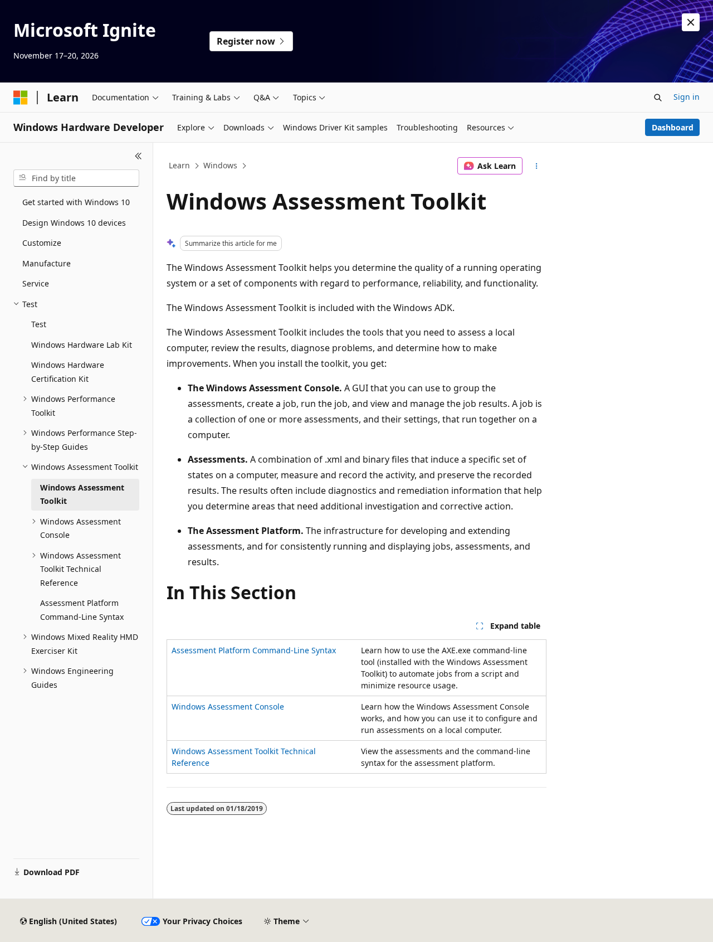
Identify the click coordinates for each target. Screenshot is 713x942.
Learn (179, 165)
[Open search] (658, 98)
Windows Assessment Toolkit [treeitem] (82, 494)
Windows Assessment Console (228, 706)
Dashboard (673, 127)
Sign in (686, 96)
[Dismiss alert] (691, 22)
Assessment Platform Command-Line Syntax (254, 650)
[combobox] (76, 178)
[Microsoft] (20, 97)
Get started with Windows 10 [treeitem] (76, 202)
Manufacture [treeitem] (46, 263)
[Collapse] (138, 156)
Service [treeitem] (35, 283)
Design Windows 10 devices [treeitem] (74, 222)
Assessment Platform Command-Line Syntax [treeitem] (82, 610)
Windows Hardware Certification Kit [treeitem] (67, 372)
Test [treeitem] (38, 324)
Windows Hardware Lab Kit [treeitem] (81, 344)
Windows (220, 165)
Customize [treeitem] (41, 242)
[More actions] (536, 166)
